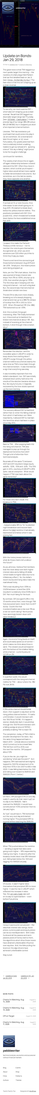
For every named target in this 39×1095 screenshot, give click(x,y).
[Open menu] (36, 8)
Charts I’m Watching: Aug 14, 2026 (13, 1001)
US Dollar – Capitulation (17, 119)
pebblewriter (21, 8)
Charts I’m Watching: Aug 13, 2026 (13, 1009)
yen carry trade (16, 894)
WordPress (32, 1091)
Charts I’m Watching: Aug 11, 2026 (13, 1023)
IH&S (14, 530)
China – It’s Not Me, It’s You (18, 80)
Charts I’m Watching (25, 64)
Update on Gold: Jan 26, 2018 (10, 977)
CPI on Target (8, 1016)
